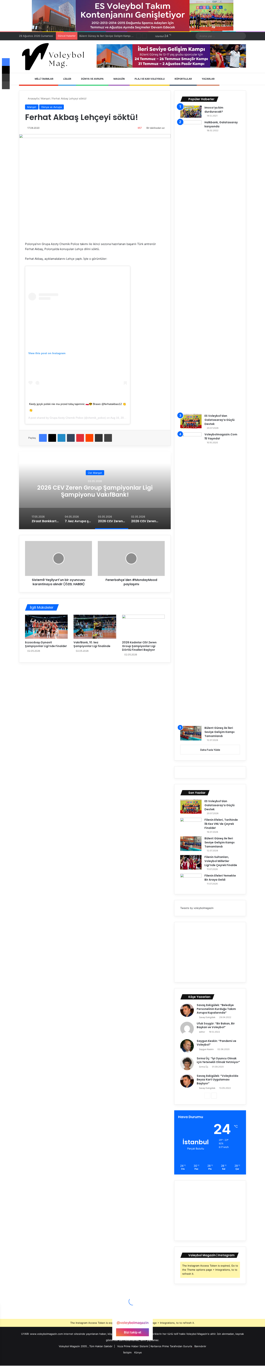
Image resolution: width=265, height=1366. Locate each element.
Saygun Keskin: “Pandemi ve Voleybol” (216, 1043)
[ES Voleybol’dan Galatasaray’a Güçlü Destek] (191, 421)
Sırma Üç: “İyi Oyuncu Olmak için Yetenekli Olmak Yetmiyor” (218, 1060)
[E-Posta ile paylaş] (99, 438)
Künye (138, 1352)
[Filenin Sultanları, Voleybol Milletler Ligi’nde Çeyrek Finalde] (191, 862)
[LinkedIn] (61, 438)
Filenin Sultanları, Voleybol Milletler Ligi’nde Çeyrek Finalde (220, 861)
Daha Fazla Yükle (210, 749)
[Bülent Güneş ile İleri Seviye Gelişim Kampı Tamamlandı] (191, 733)
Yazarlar (208, 78)
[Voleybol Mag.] (55, 56)
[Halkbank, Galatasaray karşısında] (191, 265)
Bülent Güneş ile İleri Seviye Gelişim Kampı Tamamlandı (219, 732)
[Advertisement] (210, 952)
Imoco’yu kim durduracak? (213, 110)
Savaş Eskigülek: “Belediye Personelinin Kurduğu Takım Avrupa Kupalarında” (216, 1009)
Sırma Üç (203, 1066)
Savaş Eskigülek (207, 1017)
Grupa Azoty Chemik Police (66, 417)
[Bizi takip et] (132, 1315)
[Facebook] (43, 438)
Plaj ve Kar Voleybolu (149, 78)
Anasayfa (33, 98)
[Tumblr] (71, 438)
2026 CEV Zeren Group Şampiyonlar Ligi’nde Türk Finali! (95, 491)
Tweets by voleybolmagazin (197, 908)
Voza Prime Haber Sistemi (132, 1346)
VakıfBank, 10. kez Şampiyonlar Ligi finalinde (92, 644)
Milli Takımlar (43, 78)
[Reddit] (89, 438)
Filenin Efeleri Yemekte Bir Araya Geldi (220, 878)
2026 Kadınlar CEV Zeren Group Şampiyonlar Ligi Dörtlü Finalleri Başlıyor (139, 646)
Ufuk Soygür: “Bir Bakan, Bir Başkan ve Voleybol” (216, 1025)
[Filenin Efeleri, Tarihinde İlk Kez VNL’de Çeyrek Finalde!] (191, 825)
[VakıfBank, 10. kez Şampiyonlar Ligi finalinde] (95, 627)
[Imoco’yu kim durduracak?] (191, 112)
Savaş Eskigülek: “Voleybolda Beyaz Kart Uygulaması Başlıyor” (217, 1079)
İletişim (127, 1352)
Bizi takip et (132, 1332)
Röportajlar (183, 78)
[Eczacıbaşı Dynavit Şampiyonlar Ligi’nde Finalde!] (46, 627)
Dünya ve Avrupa (92, 78)
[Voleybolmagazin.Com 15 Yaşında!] (191, 577)
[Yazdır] (108, 438)
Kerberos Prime (160, 1346)
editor (202, 1031)
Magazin (119, 78)
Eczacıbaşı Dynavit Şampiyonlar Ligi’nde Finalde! (46, 644)
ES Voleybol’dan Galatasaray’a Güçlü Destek (219, 420)
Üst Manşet (95, 472)
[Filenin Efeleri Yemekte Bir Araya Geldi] (191, 881)
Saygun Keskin (206, 1049)
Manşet (45, 98)
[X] (52, 438)
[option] (95, 490)
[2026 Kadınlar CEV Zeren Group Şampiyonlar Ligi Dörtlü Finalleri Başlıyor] (143, 627)
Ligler (67, 78)
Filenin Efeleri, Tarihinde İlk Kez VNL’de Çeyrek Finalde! (221, 824)
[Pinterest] (80, 438)
